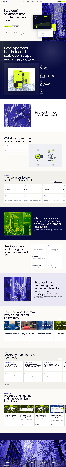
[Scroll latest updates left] (59, 319)
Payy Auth (32, 465)
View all (51, 29)
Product (24, 1)
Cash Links (21, 465)
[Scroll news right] (61, 359)
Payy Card (21, 464)
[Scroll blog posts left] (59, 403)
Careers (53, 464)
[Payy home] (4, 1)
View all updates (7, 343)
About (53, 463)
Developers (32, 1)
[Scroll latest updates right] (61, 319)
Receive (48, 16)
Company (37, 1)
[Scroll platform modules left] (51, 181)
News (53, 465)
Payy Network (33, 464)
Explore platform (15, 26)
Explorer (43, 465)
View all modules (57, 181)
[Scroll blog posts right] (61, 403)
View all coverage (7, 384)
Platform (28, 1)
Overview (32, 463)
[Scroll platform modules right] (53, 181)
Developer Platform (44, 463)
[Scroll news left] (59, 359)
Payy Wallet (21, 463)
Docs (41, 1)
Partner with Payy (60, 1)
